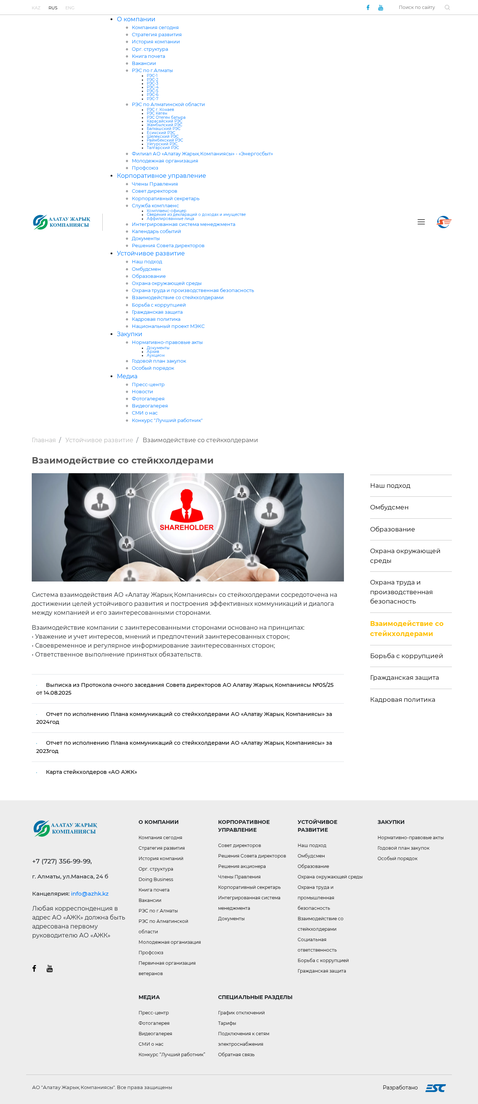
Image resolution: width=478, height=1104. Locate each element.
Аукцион (156, 355)
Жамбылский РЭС (164, 125)
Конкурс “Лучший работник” (172, 1054)
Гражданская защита (157, 312)
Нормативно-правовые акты (167, 342)
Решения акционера (242, 866)
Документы (146, 238)
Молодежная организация (165, 161)
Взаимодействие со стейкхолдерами (178, 297)
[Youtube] (380, 7)
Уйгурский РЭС (162, 144)
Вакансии (144, 63)
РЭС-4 (153, 87)
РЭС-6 (152, 94)
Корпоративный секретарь (165, 198)
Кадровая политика (156, 319)
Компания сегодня (155, 27)
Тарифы (227, 1023)
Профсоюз (145, 168)
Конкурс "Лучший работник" (167, 420)
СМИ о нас (145, 413)
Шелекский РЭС (163, 136)
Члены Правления (155, 184)
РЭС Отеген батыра (166, 117)
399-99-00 (270, 7)
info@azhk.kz (90, 893)
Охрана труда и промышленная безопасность (316, 897)
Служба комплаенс (155, 205)
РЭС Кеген (157, 113)
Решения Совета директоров (168, 245)
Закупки (129, 334)
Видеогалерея (150, 406)
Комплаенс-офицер (166, 210)
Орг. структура (150, 49)
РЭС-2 (152, 79)
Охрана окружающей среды (167, 283)
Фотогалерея (148, 398)
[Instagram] (50, 968)
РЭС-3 (152, 83)
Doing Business (156, 879)
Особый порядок (153, 368)
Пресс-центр (148, 384)
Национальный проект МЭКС (168, 326)
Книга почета (148, 56)
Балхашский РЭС (163, 128)
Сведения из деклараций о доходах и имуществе (196, 214)
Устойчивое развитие (151, 253)
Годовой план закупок (159, 361)
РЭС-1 (152, 75)
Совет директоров (154, 191)
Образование (149, 276)
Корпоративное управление (161, 175)
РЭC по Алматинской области (168, 104)
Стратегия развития (157, 34)
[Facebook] (367, 7)
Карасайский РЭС (164, 121)
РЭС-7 (152, 98)
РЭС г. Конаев (160, 109)
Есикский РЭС (161, 132)
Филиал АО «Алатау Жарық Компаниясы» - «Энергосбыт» (202, 153)
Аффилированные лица (170, 218)
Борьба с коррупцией (159, 305)
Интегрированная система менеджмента (183, 224)
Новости (142, 391)
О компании (136, 19)
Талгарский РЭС (163, 147)
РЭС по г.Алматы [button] (158, 911)
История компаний (161, 858)
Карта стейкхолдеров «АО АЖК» (91, 772)
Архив (153, 351)
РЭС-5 (152, 91)
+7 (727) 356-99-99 (232, 7)
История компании (156, 41)
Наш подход (147, 261)
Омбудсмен (146, 269)
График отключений (241, 1012)
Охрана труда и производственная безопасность (193, 290)
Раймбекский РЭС (165, 140)
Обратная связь (236, 1054)
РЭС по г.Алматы (152, 70)
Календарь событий (156, 231)
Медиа (127, 376)
